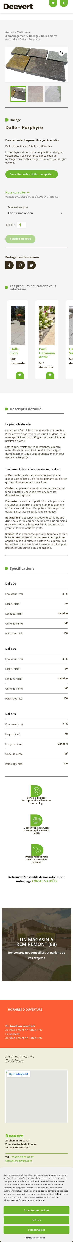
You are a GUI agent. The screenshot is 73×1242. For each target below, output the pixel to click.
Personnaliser (36, 1229)
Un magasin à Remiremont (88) (36, 941)
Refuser (36, 1220)
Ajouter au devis (20, 239)
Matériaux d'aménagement (17, 34)
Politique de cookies (35, 1237)
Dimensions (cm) (18, 207)
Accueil (9, 32)
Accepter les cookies (36, 1210)
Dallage (34, 36)
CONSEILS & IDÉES (44, 881)
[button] (61, 52)
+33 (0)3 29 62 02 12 (22, 1157)
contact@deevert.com (18, 1160)
